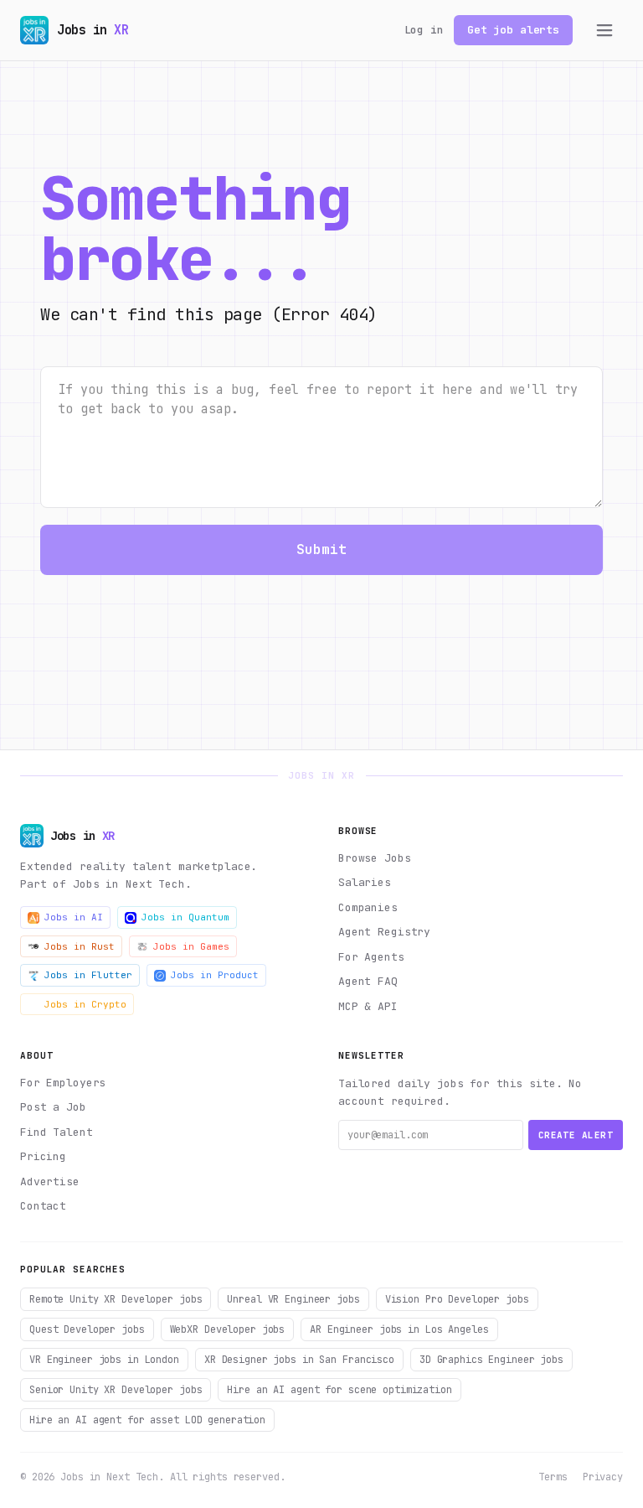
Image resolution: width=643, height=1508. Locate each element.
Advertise (50, 1181)
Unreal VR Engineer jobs (293, 1299)
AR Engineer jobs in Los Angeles (399, 1329)
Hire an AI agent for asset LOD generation (147, 1420)
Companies (368, 907)
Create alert (575, 1135)
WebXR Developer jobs (227, 1329)
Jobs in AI (73, 917)
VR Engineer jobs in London (104, 1359)
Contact (43, 1206)
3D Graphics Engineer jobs (491, 1359)
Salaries (364, 882)
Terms (552, 1477)
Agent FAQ (368, 981)
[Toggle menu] (604, 30)
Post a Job (53, 1107)
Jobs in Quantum (185, 917)
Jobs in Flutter (88, 975)
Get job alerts (513, 30)
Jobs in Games (191, 946)
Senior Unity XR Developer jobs (115, 1390)
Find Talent (56, 1132)
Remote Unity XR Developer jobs (115, 1299)
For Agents (371, 957)
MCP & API (368, 1006)
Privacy (603, 1477)
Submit (321, 549)
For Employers (62, 1082)
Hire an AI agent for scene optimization (339, 1390)
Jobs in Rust (79, 946)
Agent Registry (384, 932)
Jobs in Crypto (85, 1004)
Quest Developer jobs (87, 1329)
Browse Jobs (374, 858)
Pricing (43, 1156)
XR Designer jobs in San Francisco (299, 1359)
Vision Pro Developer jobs (457, 1299)
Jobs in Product (215, 975)
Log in (424, 30)
